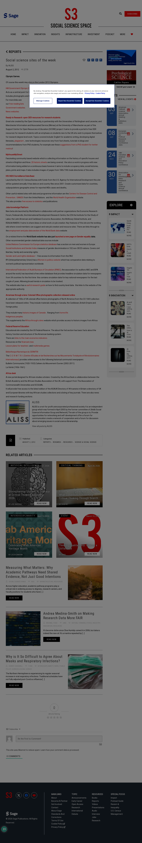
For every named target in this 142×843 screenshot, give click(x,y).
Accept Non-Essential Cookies (97, 101)
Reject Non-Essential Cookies (69, 101)
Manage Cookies (42, 101)
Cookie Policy (100, 93)
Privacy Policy (90, 93)
